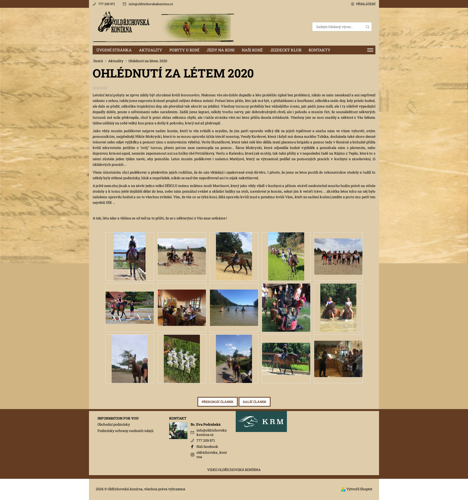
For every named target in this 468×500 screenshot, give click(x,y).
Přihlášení (365, 4)
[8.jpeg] (234, 301)
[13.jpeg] (234, 358)
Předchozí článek (218, 402)
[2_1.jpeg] (130, 255)
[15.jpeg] (338, 352)
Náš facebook (207, 446)
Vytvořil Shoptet (359, 489)
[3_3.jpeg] (234, 255)
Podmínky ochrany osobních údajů (126, 430)
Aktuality (150, 49)
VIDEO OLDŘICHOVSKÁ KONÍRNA (234, 469)
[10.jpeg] (338, 307)
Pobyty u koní (184, 49)
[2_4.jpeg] (286, 255)
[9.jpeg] (286, 307)
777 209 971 (106, 4)
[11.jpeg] (130, 358)
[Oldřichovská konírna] (163, 26)
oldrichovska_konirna (211, 454)
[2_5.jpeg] (338, 250)
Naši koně (252, 49)
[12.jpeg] (182, 358)
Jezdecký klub (285, 49)
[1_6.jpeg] (130, 299)
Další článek (254, 402)
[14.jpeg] (286, 350)
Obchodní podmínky (114, 424)
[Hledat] (368, 26)
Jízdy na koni (220, 49)
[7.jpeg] (182, 301)
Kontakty (319, 49)
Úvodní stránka (114, 49)
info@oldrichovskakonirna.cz (151, 4)
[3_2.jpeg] (182, 250)
